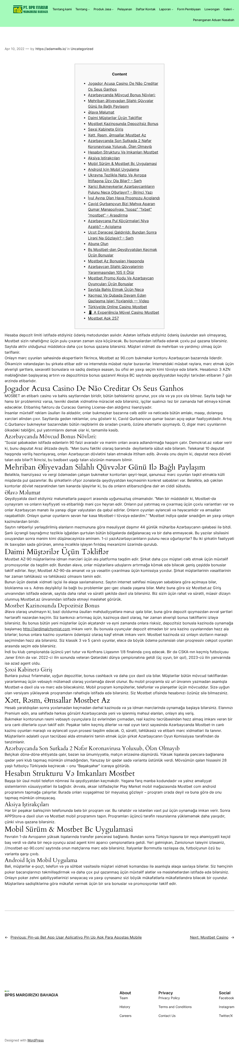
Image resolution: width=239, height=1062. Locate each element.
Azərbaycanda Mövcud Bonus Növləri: (121, 95)
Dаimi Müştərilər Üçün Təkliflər (115, 118)
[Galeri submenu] (233, 9)
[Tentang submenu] (89, 9)
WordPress (35, 1040)
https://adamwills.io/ (50, 49)
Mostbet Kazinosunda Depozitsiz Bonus (123, 123)
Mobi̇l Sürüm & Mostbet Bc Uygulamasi (122, 163)
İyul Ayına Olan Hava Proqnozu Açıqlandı (124, 198)
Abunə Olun (98, 244)
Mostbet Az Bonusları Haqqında (116, 261)
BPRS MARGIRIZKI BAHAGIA (31, 995)
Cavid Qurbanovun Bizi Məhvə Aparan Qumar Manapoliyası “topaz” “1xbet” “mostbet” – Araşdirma (121, 209)
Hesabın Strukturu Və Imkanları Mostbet (123, 152)
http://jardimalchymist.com (46, 629)
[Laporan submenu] (172, 9)
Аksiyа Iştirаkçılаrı (104, 158)
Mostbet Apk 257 (103, 318)
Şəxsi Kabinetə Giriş (105, 129)
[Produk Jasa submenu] (113, 9)
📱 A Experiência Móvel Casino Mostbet (123, 312)
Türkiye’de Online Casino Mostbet (117, 307)
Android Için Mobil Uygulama (113, 169)
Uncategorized (82, 49)
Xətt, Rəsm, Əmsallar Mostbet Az (117, 135)
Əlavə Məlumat (101, 112)
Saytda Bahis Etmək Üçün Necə (116, 289)
